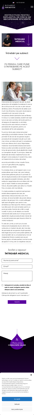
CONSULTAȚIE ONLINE (17, 345)
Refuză (17, 404)
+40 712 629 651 (20, 2)
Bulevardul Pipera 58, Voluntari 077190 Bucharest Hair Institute (17, 364)
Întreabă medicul (20, 40)
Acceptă (17, 399)
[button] (31, 375)
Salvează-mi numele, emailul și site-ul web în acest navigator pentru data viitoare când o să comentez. (18, 287)
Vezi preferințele (17, 409)
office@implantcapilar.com (17, 372)
